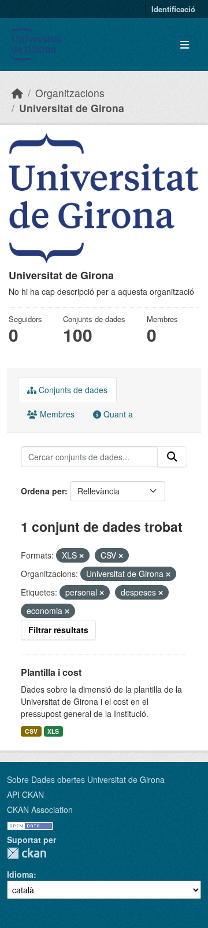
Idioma (20, 874)
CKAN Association (40, 809)
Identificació (173, 8)
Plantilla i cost (51, 672)
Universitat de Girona (71, 108)
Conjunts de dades (71, 389)
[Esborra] (81, 555)
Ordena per (43, 491)
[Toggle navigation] (184, 44)
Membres (56, 414)
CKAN (26, 853)
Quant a (117, 414)
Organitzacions (70, 93)
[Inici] (17, 93)
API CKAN (25, 794)
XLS (53, 731)
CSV (31, 731)
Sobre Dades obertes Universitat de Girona (86, 779)
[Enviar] (172, 456)
